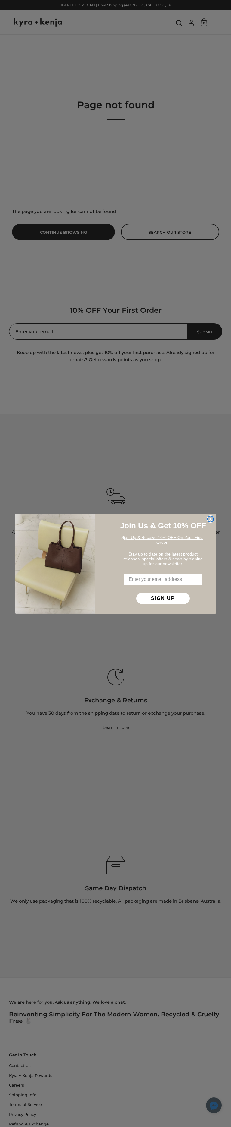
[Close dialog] (211, 519)
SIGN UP (163, 598)
